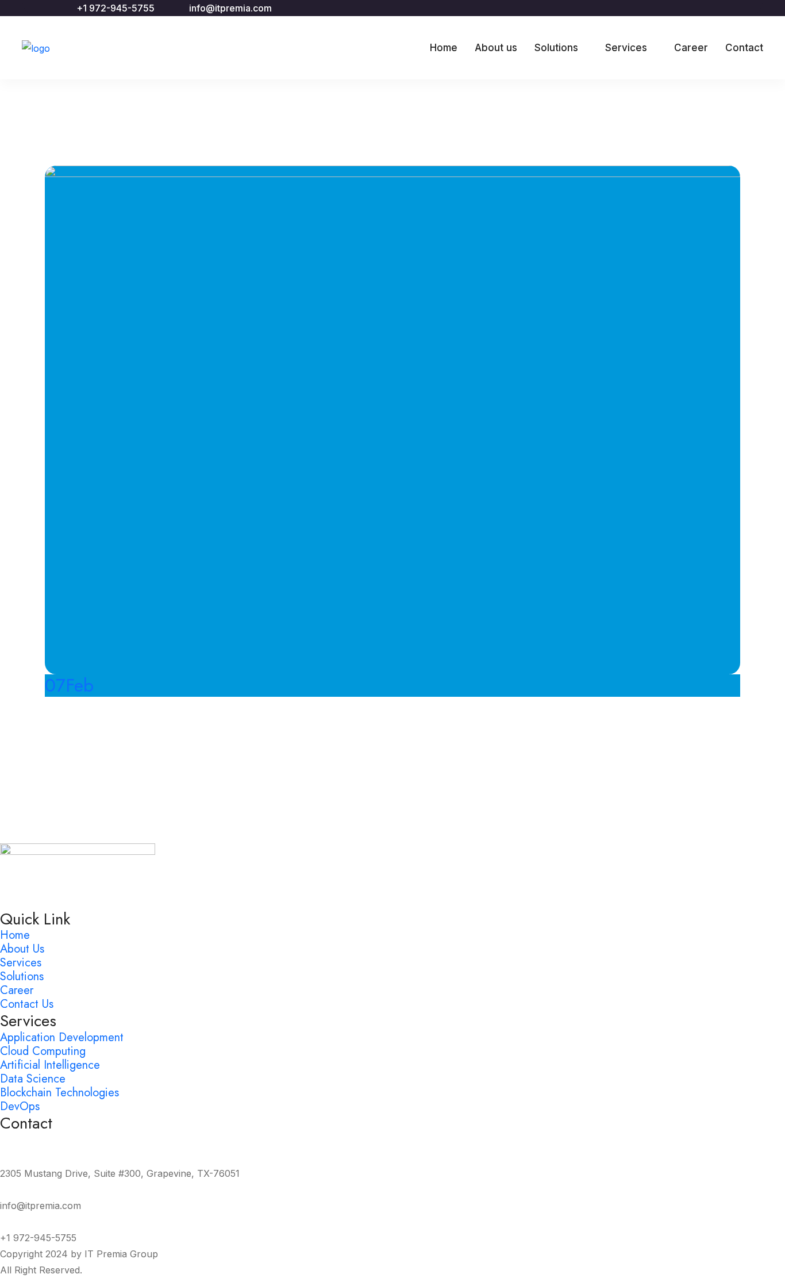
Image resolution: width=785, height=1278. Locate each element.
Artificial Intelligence (50, 1065)
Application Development (62, 1037)
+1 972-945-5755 (115, 8)
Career (691, 47)
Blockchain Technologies (59, 1092)
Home (443, 47)
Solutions (556, 47)
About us (496, 47)
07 (69, 685)
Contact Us (26, 1004)
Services (626, 47)
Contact (744, 47)
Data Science (33, 1078)
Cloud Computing (43, 1051)
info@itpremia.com (230, 8)
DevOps (20, 1106)
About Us (22, 949)
